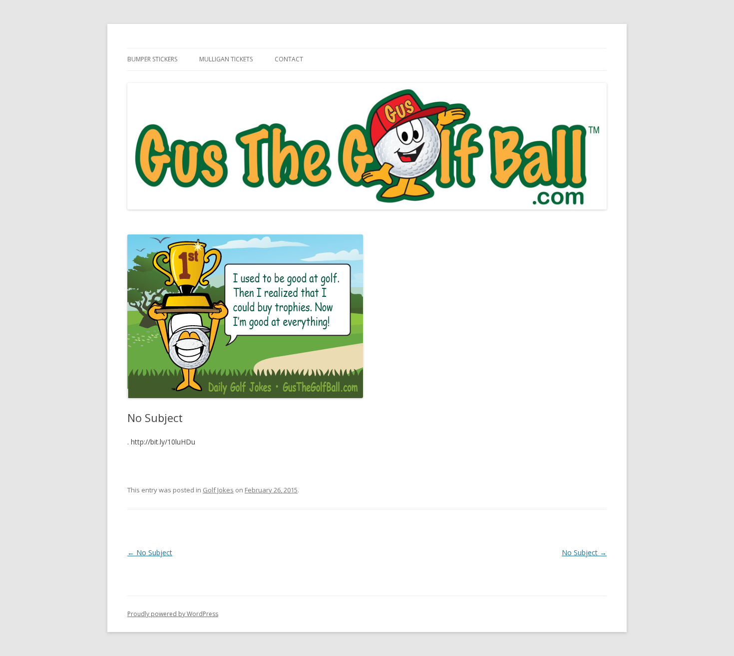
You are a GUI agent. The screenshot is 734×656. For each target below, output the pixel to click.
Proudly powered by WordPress (172, 614)
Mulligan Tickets (226, 59)
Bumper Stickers (152, 59)
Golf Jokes (218, 489)
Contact (289, 59)
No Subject (149, 552)
